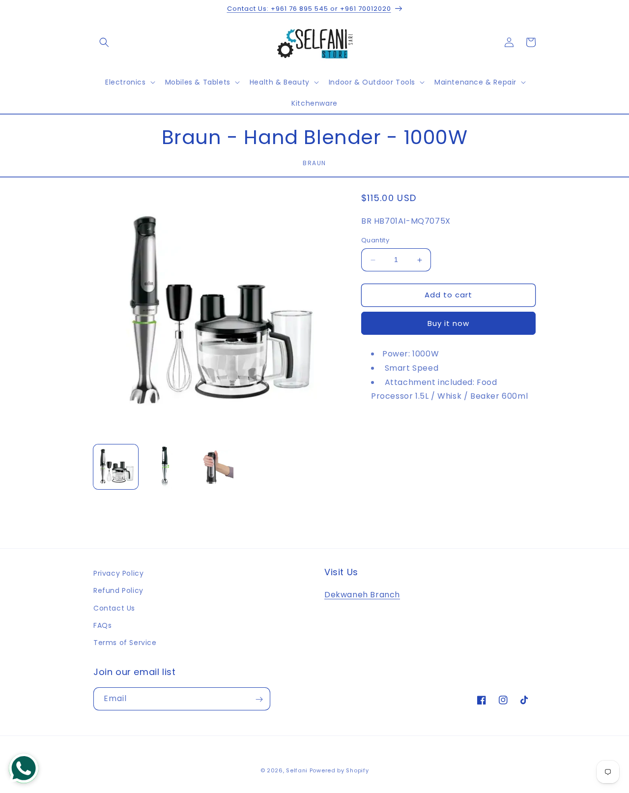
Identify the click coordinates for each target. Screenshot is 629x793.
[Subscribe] (259, 699)
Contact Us (114, 608)
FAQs (102, 625)
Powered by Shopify (339, 770)
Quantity (375, 240)
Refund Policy (118, 590)
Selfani (297, 770)
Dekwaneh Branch (362, 594)
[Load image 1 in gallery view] (115, 466)
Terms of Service (125, 642)
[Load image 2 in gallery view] (165, 466)
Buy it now (448, 323)
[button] (104, 42)
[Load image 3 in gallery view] (215, 466)
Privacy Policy (118, 573)
